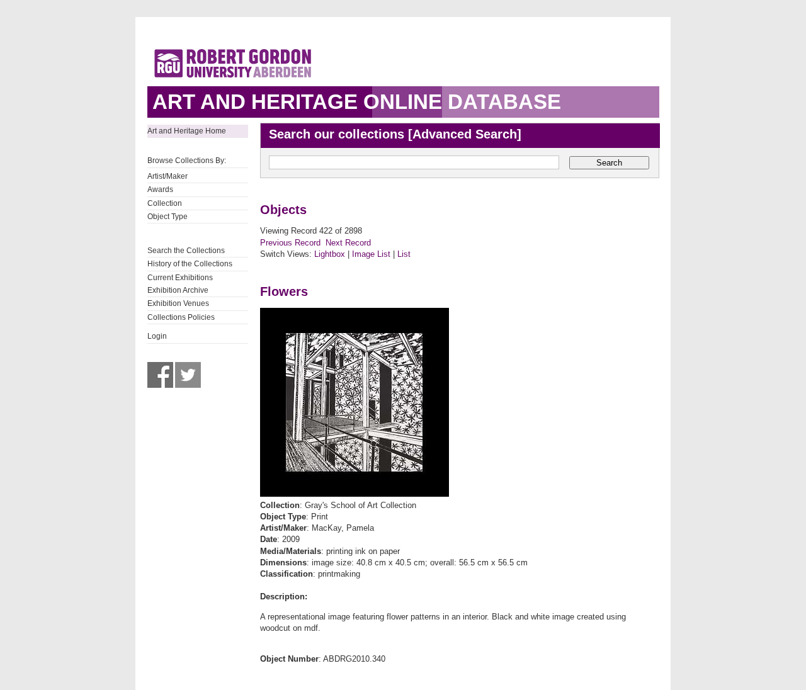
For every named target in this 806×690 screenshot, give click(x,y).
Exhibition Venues (178, 303)
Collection (164, 203)
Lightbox (329, 254)
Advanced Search (464, 134)
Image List (371, 254)
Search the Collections (186, 250)
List (404, 254)
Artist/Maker (167, 176)
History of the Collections (189, 263)
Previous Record (290, 242)
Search (609, 162)
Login (157, 336)
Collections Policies (181, 317)
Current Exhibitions (180, 277)
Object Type (167, 216)
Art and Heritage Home (186, 131)
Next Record (348, 242)
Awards (160, 189)
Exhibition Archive (177, 290)
